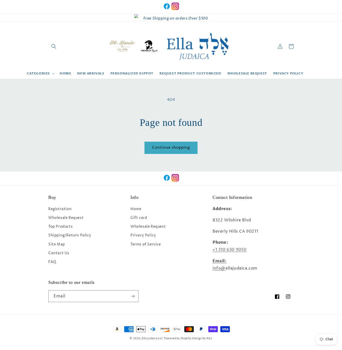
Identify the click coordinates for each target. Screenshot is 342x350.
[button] (53, 46)
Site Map (56, 244)
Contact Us (58, 253)
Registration (60, 209)
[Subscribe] (132, 296)
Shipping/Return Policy (69, 235)
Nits (209, 338)
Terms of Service (145, 244)
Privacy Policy (143, 235)
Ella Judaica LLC (152, 338)
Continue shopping (171, 147)
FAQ (52, 261)
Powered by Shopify (177, 338)
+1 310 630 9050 (230, 249)
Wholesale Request (66, 217)
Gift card (138, 217)
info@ (219, 268)
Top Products (60, 226)
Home (135, 209)
